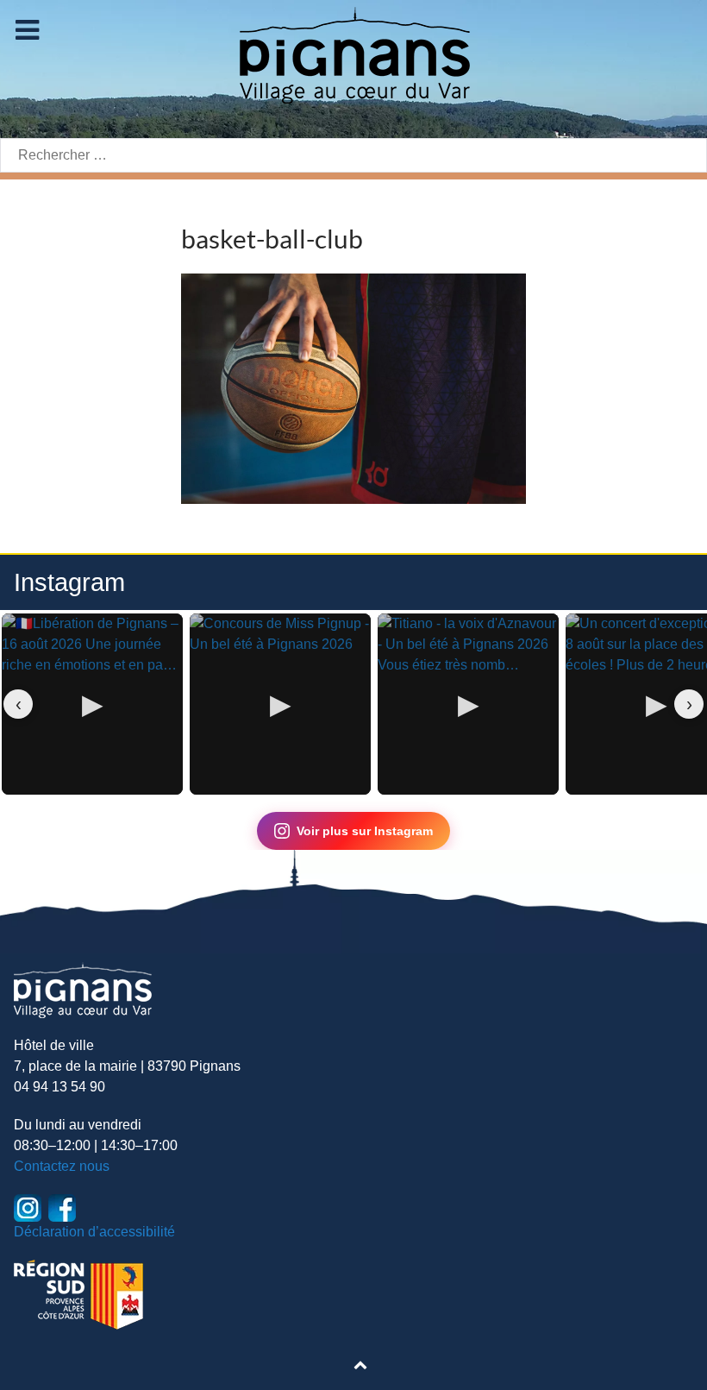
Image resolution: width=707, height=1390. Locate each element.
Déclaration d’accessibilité (94, 1231)
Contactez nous (61, 1166)
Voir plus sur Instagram (365, 831)
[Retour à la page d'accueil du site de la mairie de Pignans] (353, 54)
